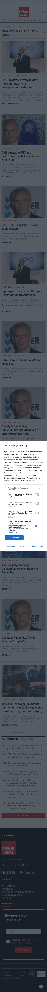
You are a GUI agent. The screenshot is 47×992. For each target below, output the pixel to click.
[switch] (37, 494)
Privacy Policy (37, 546)
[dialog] (23, 496)
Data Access (23, 546)
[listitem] (23, 489)
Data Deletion (9, 546)
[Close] (42, 445)
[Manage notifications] (41, 986)
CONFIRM (14, 537)
